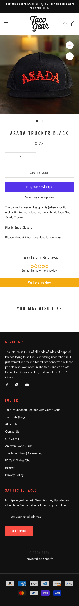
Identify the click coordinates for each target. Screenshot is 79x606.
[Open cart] (73, 23)
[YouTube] (27, 384)
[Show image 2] (42, 121)
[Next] (50, 121)
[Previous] (29, 121)
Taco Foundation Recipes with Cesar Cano (33, 410)
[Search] (65, 23)
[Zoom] (70, 45)
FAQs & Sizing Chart (18, 460)
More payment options (39, 197)
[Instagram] (16, 384)
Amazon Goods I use (18, 446)
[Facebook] (6, 384)
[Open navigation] (6, 23)
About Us (11, 424)
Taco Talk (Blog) (15, 417)
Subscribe (19, 531)
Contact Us (12, 431)
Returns (10, 467)
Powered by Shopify (39, 558)
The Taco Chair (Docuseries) (23, 453)
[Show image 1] (37, 121)
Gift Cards (12, 438)
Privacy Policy (14, 475)
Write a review (40, 282)
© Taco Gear (39, 552)
